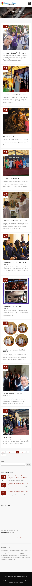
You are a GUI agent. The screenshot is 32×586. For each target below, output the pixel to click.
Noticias (11, 582)
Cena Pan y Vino (9, 437)
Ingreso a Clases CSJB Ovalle (14, 95)
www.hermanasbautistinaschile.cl (14, 538)
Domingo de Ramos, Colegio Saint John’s (18, 492)
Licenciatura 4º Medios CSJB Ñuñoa (14, 307)
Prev (3, 452)
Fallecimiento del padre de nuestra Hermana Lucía (18, 484)
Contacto (21, 582)
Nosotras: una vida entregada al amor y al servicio (17, 580)
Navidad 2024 (8, 137)
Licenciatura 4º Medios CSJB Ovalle (14, 263)
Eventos (16, 582)
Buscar (3, 461)
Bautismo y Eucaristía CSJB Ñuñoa (14, 351)
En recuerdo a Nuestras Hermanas (12, 394)
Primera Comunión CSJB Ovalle (15, 221)
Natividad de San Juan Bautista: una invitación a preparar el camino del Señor (18, 477)
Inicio (3, 580)
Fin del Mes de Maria (11, 179)
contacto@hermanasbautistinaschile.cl (15, 536)
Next (3, 455)
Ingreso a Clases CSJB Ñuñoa (14, 53)
